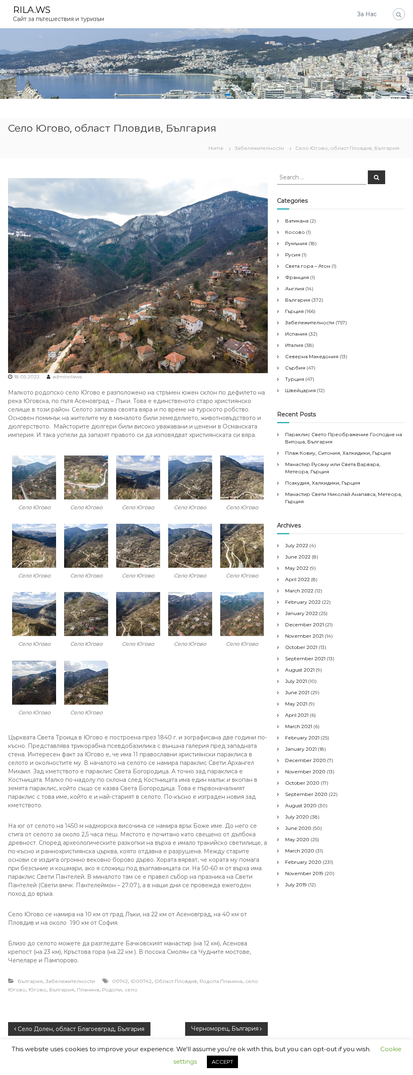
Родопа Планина (221, 981)
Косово (295, 232)
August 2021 (300, 670)
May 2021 (296, 704)
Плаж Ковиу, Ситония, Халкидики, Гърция (338, 453)
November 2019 (304, 873)
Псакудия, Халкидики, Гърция (322, 483)
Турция (294, 379)
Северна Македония (311, 356)
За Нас (367, 14)
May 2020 (297, 839)
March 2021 (298, 726)
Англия (294, 289)
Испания (296, 334)
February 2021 (302, 738)
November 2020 (305, 771)
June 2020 (298, 828)
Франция (297, 277)
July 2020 (297, 817)
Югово (37, 990)
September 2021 (305, 658)
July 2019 (296, 885)
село (131, 990)
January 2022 (301, 613)
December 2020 (305, 760)
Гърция (294, 311)
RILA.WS (31, 9)
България (30, 981)
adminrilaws (67, 377)
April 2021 (297, 715)
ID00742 (141, 981)
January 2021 (301, 749)
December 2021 (304, 624)
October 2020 (302, 783)
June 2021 (297, 692)
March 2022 (299, 591)
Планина (88, 990)
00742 (120, 981)
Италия (294, 345)
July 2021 (296, 681)
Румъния (296, 243)
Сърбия (295, 368)
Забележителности (259, 148)
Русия (292, 255)
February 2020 (303, 862)
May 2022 (297, 568)
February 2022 (303, 602)
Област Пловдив (175, 981)
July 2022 (296, 545)
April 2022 (297, 579)
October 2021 (301, 647)
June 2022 (298, 557)
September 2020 (306, 794)
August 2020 (301, 805)
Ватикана (297, 221)
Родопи (112, 990)
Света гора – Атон (307, 266)
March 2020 (299, 851)
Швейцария (300, 390)
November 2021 (304, 636)
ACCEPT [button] (222, 1061)
